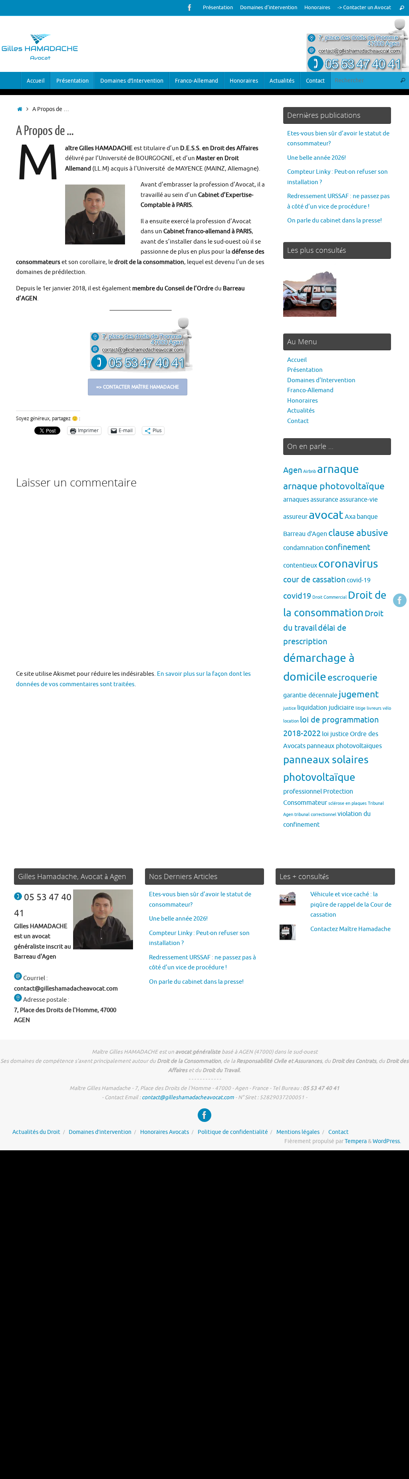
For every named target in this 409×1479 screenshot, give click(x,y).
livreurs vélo (379, 708)
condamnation (303, 548)
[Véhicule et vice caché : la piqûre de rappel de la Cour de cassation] (309, 292)
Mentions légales (298, 1132)
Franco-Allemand (310, 390)
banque (367, 516)
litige (360, 708)
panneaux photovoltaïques (344, 746)
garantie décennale (310, 695)
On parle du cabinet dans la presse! (334, 220)
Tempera (356, 1141)
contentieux (300, 565)
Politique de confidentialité (233, 1132)
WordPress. (387, 1141)
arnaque (338, 469)
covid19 (297, 596)
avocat (326, 515)
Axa (350, 516)
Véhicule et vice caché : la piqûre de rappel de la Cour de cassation (350, 905)
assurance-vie (359, 499)
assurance (324, 499)
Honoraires (317, 7)
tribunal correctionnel (315, 814)
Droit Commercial (329, 597)
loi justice (335, 734)
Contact (298, 421)
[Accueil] (20, 109)
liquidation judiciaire (325, 707)
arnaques (296, 499)
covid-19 (359, 580)
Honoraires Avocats (164, 1132)
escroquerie (352, 677)
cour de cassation (314, 580)
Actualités (301, 411)
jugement (359, 694)
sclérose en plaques (347, 803)
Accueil (297, 360)
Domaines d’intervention (268, 7)
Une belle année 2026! (316, 158)
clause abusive (358, 533)
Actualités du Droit (36, 1132)
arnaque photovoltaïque (334, 486)
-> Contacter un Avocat (364, 7)
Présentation (218, 7)
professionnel (302, 791)
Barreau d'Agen (305, 534)
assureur (295, 516)
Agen (292, 470)
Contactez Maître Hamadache (350, 929)
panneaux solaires (326, 759)
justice (289, 708)
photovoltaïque (319, 777)
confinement (347, 547)
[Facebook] (189, 7)
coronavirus (348, 564)
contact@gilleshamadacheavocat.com (188, 1097)
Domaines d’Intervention (321, 380)
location (291, 721)
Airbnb (309, 471)
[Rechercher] (402, 8)
